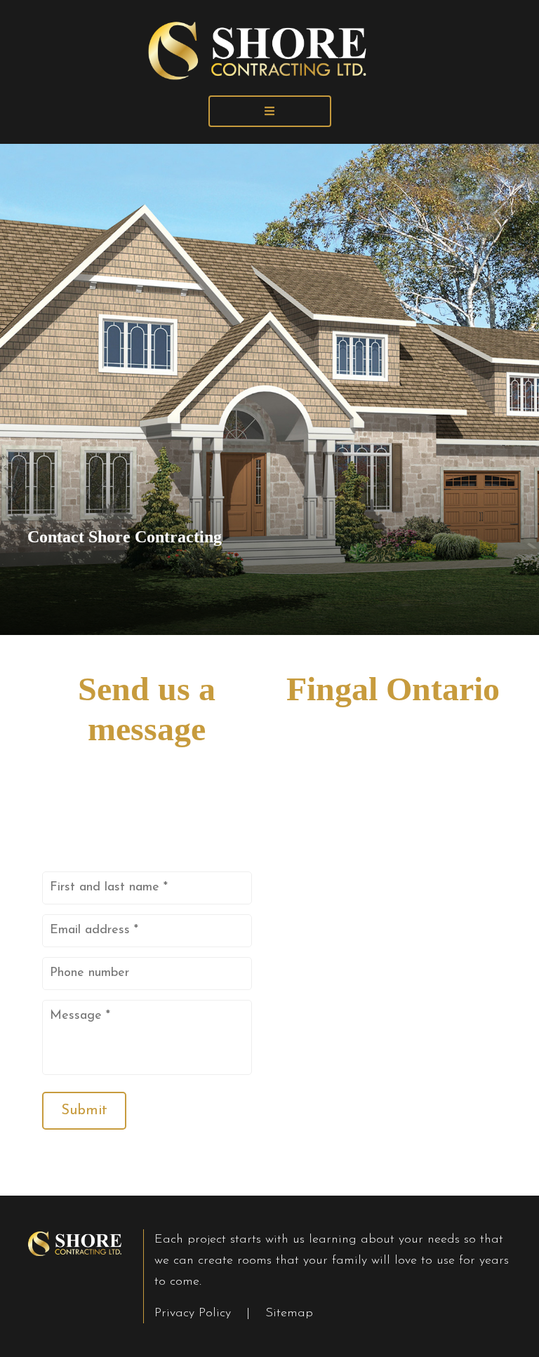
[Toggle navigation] (269, 111)
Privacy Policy (194, 1313)
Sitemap (289, 1313)
